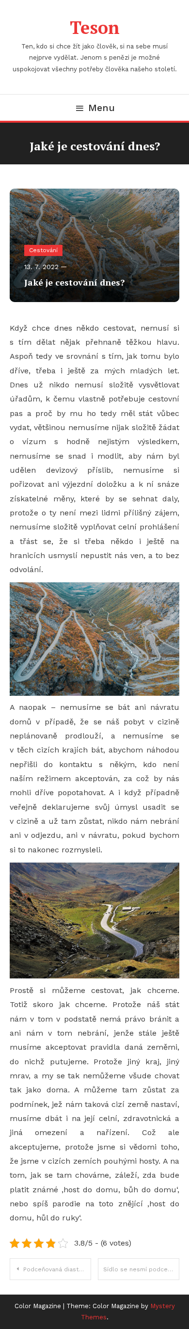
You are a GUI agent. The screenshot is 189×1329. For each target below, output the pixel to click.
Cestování (43, 250)
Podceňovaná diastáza (56, 1269)
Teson (95, 27)
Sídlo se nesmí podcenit (139, 1269)
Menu (101, 107)
